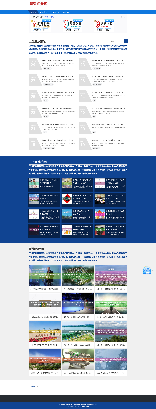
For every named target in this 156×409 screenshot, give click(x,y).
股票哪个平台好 (97, 84)
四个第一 (46, 116)
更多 (122, 17)
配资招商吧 (96, 148)
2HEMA (46, 100)
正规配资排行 (44, 12)
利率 (94, 116)
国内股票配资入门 (48, 84)
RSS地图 (89, 404)
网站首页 (33, 12)
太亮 (94, 100)
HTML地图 (94, 404)
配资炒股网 (66, 12)
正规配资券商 (55, 12)
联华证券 (81, 406)
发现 (94, 132)
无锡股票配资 (96, 68)
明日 (45, 132)
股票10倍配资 (47, 68)
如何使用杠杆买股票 (49, 148)
